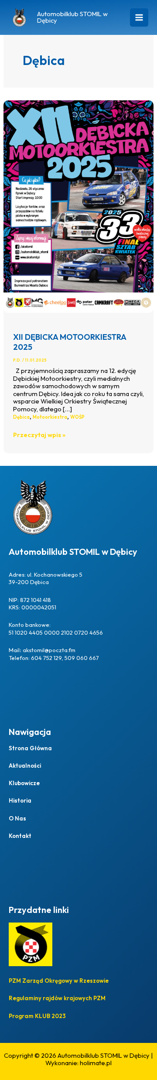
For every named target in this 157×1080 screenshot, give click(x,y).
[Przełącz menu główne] (139, 17)
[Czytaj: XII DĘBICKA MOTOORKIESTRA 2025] (78, 206)
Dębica (21, 417)
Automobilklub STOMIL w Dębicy (72, 17)
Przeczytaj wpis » (39, 435)
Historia (20, 800)
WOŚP (77, 417)
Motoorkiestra (50, 417)
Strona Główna (30, 748)
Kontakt (20, 835)
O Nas (17, 818)
